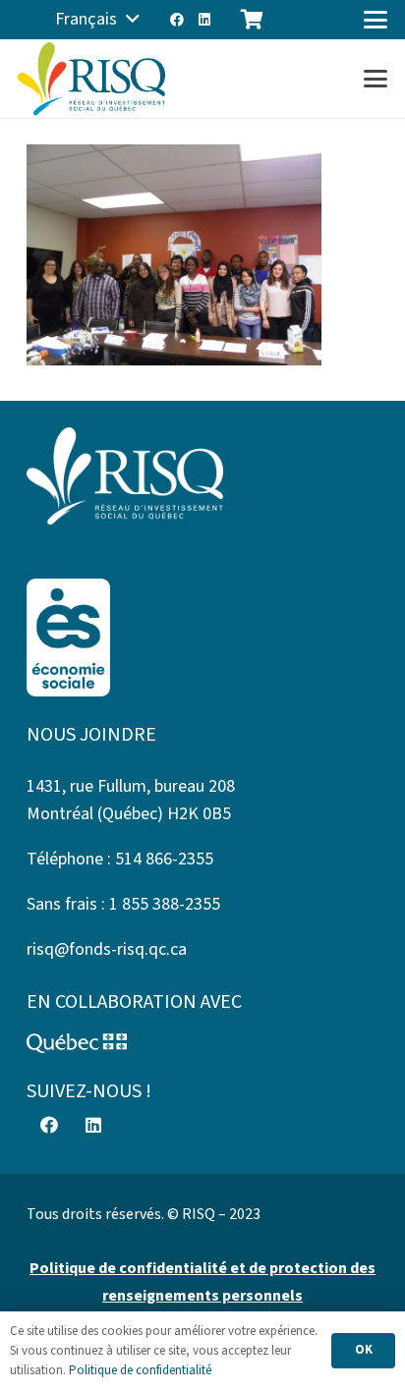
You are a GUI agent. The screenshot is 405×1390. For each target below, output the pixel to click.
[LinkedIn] (204, 19)
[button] (96, 19)
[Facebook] (177, 19)
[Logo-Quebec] (202, 1043)
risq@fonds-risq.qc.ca (107, 949)
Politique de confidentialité (140, 1370)
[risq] (91, 79)
